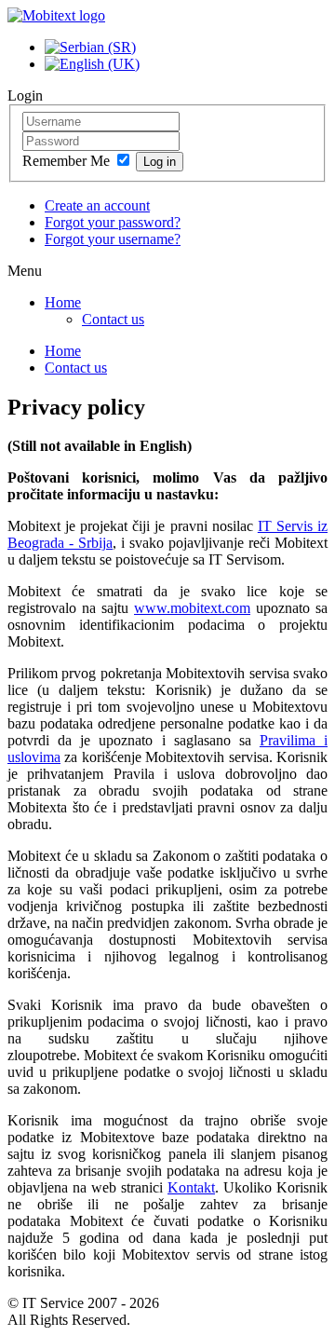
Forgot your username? (113, 239)
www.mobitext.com (192, 608)
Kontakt (191, 1187)
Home (63, 302)
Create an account (97, 205)
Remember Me (68, 161)
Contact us (113, 319)
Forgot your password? (113, 222)
